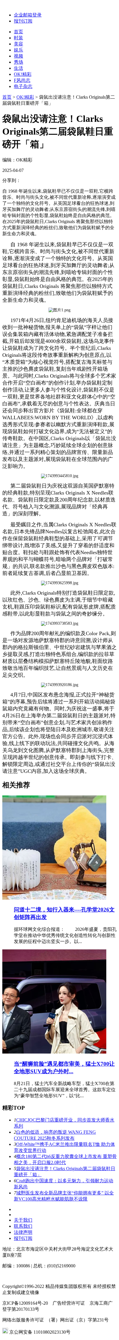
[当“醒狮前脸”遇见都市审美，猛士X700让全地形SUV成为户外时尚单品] (54, 1051)
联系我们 (23, 1226)
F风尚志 (22, 80)
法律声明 (23, 1232)
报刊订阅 (23, 21)
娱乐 (18, 49)
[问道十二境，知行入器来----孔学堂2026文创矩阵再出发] (54, 898)
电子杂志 (23, 86)
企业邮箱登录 (28, 14)
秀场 (18, 62)
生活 (18, 68)
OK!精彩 (22, 74)
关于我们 (23, 1220)
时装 (18, 37)
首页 (18, 31)
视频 (18, 56)
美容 (18, 43)
